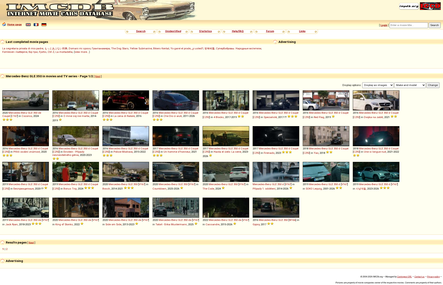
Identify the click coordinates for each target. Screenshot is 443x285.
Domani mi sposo (79, 48)
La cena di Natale (124, 116)
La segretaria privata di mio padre (22, 48)
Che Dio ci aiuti (173, 116)
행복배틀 (209, 48)
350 (35, 112)
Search (141, 31)
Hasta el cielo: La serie (227, 151)
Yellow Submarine (141, 48)
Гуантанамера (101, 48)
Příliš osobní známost (26, 151)
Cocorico (27, 116)
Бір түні (33, 51)
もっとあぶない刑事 (56, 48)
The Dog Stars (120, 48)
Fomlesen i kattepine (14, 51)
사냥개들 (361, 188)
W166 (292, 220)
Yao (316, 152)
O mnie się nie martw (76, 116)
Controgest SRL (404, 276)
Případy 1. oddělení (264, 188)
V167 (142, 184)
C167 (14, 116)
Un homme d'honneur (177, 151)
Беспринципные (23, 188)
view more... (82, 51)
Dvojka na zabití (373, 117)
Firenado (269, 152)
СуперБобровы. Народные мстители (238, 48)
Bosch (106, 188)
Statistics (205, 31)
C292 (56, 116)
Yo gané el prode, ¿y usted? (187, 48)
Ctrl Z (51, 51)
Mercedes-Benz (18, 112)
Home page (14, 24)
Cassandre (212, 224)
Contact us (419, 276)
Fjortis (42, 51)
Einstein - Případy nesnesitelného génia (68, 153)
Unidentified (173, 31)
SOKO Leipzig (314, 188)
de (39, 112)
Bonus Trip (70, 188)
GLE (30, 112)
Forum (270, 31)
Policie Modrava (123, 151)
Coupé (6, 116)
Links (302, 31)
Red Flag (319, 117)
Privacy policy (433, 276)
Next (97, 76)
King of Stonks (64, 224)
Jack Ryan (11, 224)
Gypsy (256, 224)
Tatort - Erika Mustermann (171, 224)
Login (383, 25)
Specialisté (270, 117)
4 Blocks (219, 117)
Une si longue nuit (375, 151)
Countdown (159, 188)
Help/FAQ (238, 31)
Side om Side (113, 224)
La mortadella (64, 51)
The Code (208, 188)
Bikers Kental (161, 48)
